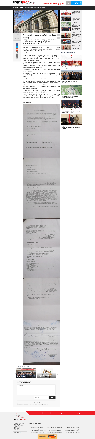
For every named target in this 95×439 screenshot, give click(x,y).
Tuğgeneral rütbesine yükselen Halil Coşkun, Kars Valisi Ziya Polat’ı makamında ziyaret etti (37, 429)
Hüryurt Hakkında (63, 413)
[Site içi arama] (79, 413)
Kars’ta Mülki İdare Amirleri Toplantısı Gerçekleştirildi (71, 431)
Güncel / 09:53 (52, 3)
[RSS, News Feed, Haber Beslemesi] (77, 413)
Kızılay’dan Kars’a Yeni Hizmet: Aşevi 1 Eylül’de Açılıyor (54, 427)
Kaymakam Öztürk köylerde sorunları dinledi (36, 434)
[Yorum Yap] (17, 57)
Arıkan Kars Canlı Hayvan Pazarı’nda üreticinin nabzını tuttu (36, 427)
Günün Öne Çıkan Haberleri (35, 423)
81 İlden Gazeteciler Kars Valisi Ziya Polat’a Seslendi (37, 431)
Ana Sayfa (40, 413)
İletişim (48, 413)
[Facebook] (17, 44)
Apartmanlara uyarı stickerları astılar (54, 433)
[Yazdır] (17, 55)
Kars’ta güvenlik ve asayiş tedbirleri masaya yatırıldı (54, 431)
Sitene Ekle (53, 413)
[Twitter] (17, 47)
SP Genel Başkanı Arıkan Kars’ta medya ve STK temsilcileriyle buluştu (72, 429)
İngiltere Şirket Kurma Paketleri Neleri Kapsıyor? (36, 432)
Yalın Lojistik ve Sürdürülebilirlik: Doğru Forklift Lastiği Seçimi (54, 432)
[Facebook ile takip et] (74, 413)
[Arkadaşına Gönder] (17, 52)
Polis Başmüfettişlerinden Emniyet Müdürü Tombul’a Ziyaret (72, 432)
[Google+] (17, 49)
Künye (44, 413)
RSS (58, 413)
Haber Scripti (16, 432)
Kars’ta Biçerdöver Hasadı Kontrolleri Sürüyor (71, 434)
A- (58, 37)
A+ (58, 35)
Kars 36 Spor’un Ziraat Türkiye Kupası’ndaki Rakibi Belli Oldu (53, 429)
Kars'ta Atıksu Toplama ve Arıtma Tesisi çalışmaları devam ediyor (71, 427)
